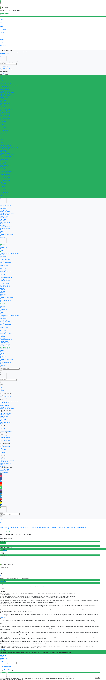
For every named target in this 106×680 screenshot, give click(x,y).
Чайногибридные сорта (6, 103)
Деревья (2, 119)
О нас (1, 77)
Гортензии (2, 106)
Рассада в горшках (5, 89)
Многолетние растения (5, 116)
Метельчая (2, 107)
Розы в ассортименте (5, 94)
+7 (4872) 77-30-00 (5, 469)
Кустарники (3, 121)
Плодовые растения (5, 118)
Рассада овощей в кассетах (7, 92)
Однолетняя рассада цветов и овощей (9, 85)
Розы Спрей (3, 100)
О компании (3, 655)
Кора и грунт (3, 127)
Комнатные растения (5, 115)
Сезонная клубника (5, 112)
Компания (2, 138)
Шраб (1, 104)
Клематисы (3, 126)
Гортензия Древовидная (6, 109)
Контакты (2, 197)
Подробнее (2, 617)
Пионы (1, 133)
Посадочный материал (5, 145)
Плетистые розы (4, 97)
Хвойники (2, 124)
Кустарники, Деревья (5, 132)
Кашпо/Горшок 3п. (4, 86)
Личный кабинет (4, 472)
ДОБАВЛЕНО (3, 543)
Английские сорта (4, 95)
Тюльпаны (2, 122)
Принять (97, 677)
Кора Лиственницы (4, 130)
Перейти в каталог (4, 13)
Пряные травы (3, 88)
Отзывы (2, 80)
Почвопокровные (4, 98)
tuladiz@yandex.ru (4, 53)
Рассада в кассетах (5, 91)
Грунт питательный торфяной (7, 129)
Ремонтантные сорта (5, 113)
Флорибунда (3, 101)
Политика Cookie (70, 678)
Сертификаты (3, 79)
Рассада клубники (4, 110)
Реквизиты (2, 82)
